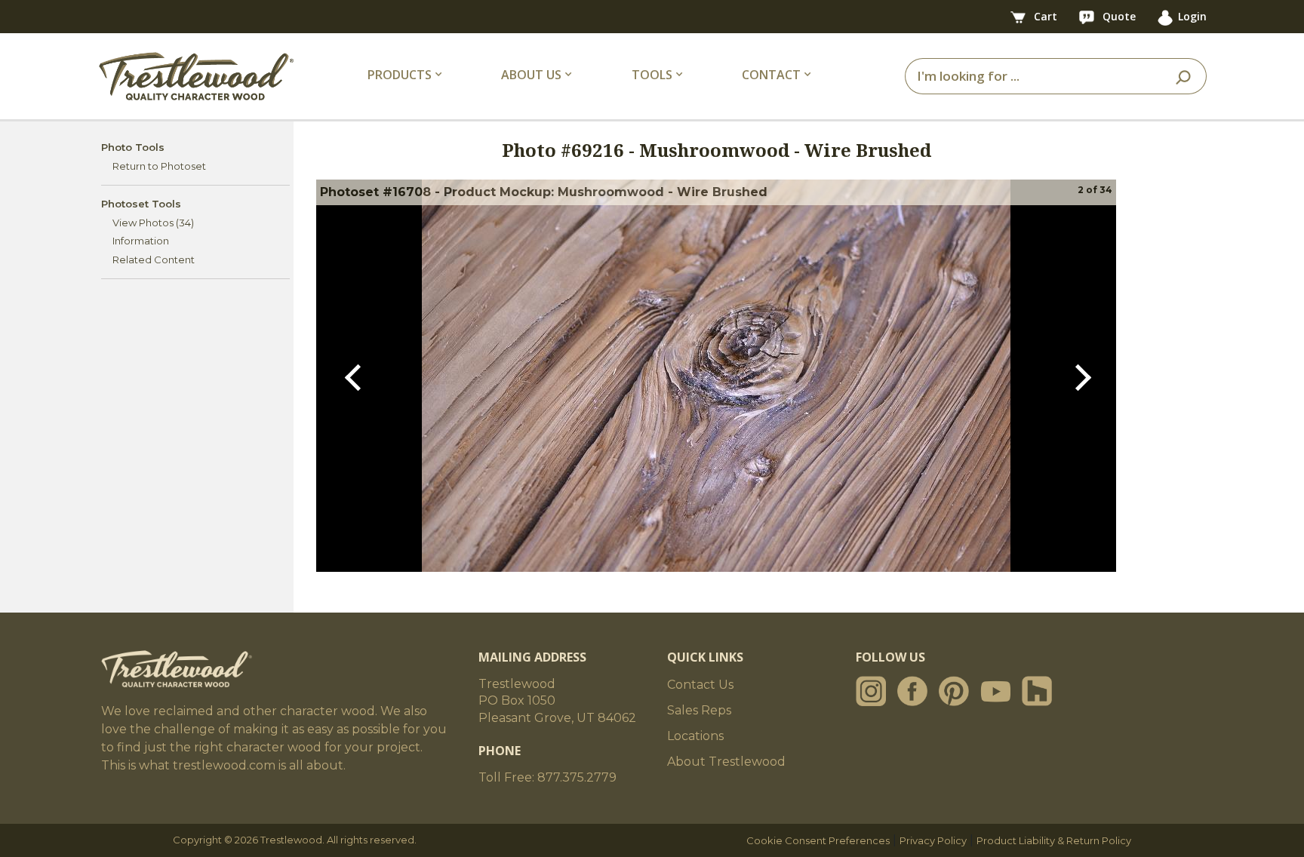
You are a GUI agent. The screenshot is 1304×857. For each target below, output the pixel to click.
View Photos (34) (153, 223)
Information (140, 241)
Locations (695, 736)
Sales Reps (699, 710)
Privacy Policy (933, 840)
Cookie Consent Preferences (818, 840)
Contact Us (700, 684)
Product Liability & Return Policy (1053, 840)
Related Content (153, 259)
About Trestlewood (726, 761)
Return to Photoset (159, 166)
